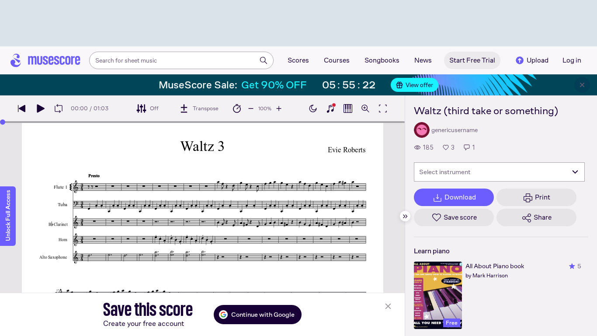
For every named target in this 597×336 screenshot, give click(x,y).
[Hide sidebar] (405, 216)
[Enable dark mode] (313, 108)
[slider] (2, 122)
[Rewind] (22, 108)
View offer (419, 84)
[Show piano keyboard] (330, 108)
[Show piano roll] (348, 108)
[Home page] (45, 60)
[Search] (263, 60)
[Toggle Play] (40, 108)
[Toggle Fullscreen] (383, 108)
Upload (537, 60)
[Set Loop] (58, 108)
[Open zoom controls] (365, 108)
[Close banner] (582, 85)
